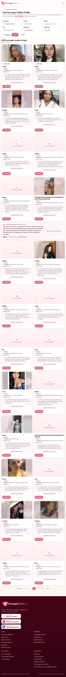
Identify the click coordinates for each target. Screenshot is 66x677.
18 (34, 588)
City (4, 27)
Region (45, 21)
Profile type (6, 21)
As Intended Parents (7, 656)
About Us (37, 654)
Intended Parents (6, 642)
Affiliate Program (39, 661)
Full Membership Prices (41, 664)
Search (15, 34)
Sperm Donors (5, 640)
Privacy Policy (42, 674)
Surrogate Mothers (7, 634)
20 (42, 588)
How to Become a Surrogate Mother (45, 667)
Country (25, 21)
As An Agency (5, 659)
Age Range (47, 27)
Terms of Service (52, 674)
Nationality (26, 27)
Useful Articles (38, 656)
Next (48, 588)
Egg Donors (5, 637)
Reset (22, 34)
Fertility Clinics (6, 647)
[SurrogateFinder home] (30, 3)
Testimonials (38, 659)
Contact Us (61, 674)
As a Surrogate (6, 654)
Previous (19, 588)
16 (25, 588)
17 (29, 588)
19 (38, 588)
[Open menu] (63, 3)
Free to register (19, 16)
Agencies (4, 645)
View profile (6, 86)
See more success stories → (54, 231)
